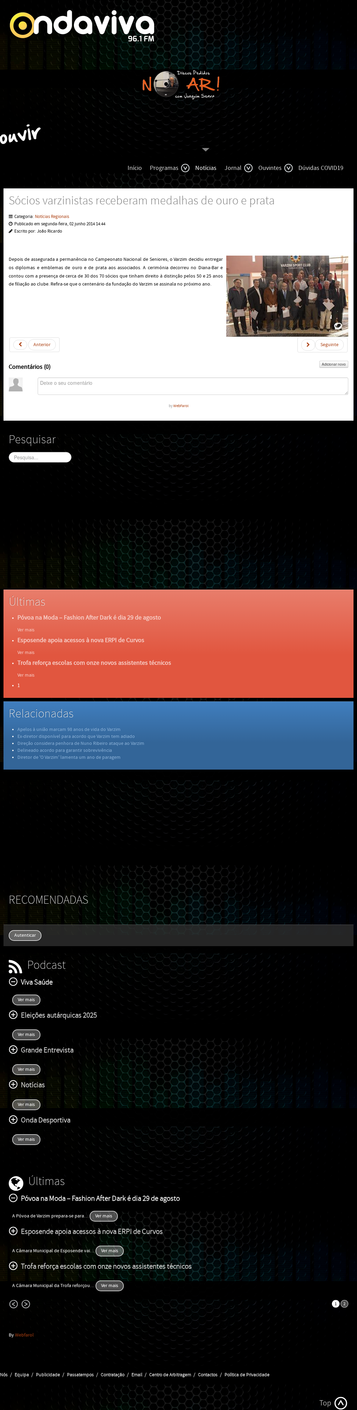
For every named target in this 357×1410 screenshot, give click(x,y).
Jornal (233, 168)
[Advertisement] (178, 532)
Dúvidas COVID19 (320, 168)
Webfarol (24, 1335)
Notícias (206, 168)
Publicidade (48, 1375)
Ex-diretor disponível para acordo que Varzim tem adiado (76, 736)
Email (136, 1375)
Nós (4, 1375)
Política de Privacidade (247, 1375)
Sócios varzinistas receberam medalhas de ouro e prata (142, 201)
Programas (164, 168)
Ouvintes (270, 168)
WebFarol (181, 406)
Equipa (22, 1375)
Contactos (208, 1375)
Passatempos (80, 1375)
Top (325, 1403)
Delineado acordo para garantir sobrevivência (64, 750)
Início (135, 168)
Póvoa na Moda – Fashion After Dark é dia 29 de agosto (89, 617)
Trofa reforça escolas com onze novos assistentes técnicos (94, 663)
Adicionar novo (334, 364)
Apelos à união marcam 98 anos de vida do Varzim (69, 729)
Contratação (112, 1375)
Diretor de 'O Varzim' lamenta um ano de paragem (69, 757)
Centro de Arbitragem (170, 1375)
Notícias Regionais (52, 216)
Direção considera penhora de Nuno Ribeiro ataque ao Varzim (80, 743)
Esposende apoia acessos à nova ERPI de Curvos (80, 640)
